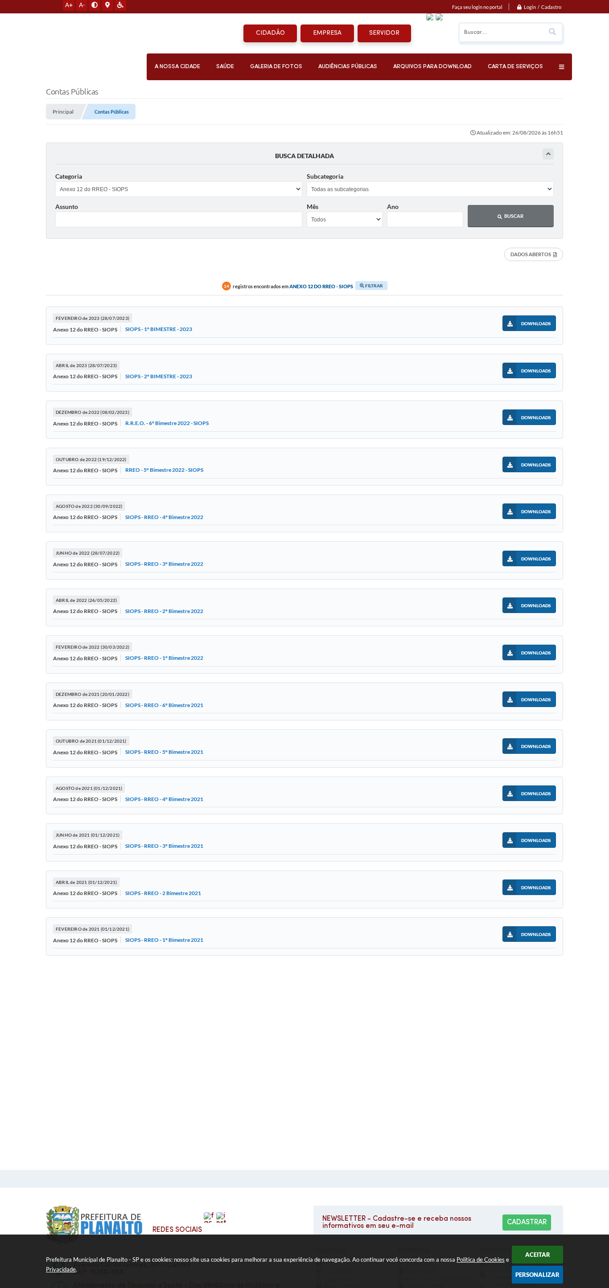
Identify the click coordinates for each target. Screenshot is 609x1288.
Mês (312, 206)
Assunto (66, 206)
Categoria (68, 176)
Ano (393, 206)
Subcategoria (325, 176)
